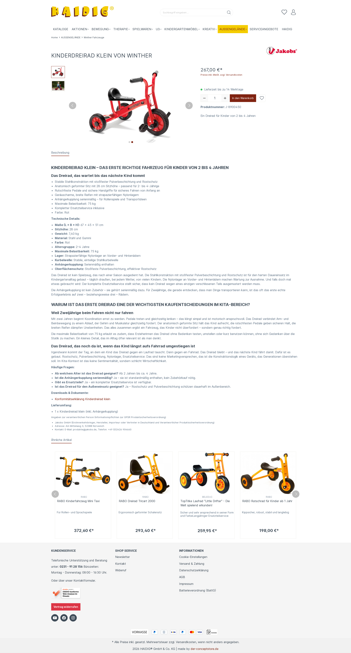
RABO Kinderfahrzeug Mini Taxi (78, 501)
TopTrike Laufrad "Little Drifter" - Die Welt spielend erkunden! (205, 503)
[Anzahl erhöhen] (225, 98)
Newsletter (122, 557)
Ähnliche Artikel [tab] (61, 440)
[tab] (60, 152)
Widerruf (120, 570)
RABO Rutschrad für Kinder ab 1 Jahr (267, 501)
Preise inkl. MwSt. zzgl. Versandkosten (221, 74)
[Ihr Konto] (293, 12)
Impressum (186, 584)
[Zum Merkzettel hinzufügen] (262, 98)
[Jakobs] (281, 50)
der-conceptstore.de (204, 649)
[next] (295, 494)
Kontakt (120, 563)
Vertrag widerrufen (66, 606)
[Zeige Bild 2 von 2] (132, 142)
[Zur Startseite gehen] (83, 13)
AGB (182, 577)
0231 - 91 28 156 (71, 566)
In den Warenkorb (243, 98)
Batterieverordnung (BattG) (197, 590)
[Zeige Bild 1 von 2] (129, 142)
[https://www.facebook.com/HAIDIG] (64, 618)
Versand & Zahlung (191, 563)
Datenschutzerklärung (193, 570)
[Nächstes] (189, 105)
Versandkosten (186, 642)
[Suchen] (229, 12)
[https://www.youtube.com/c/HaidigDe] (54, 618)
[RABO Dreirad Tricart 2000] (145, 473)
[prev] (55, 494)
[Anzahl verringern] (204, 98)
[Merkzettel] (284, 12)
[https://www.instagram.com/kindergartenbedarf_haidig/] (73, 618)
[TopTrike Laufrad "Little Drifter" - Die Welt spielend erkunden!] (206, 473)
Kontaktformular (84, 580)
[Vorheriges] (72, 105)
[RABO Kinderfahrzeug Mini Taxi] (83, 473)
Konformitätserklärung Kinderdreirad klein (82, 399)
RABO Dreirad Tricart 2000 (137, 501)
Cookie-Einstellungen (193, 557)
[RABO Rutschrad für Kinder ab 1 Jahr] (268, 473)
